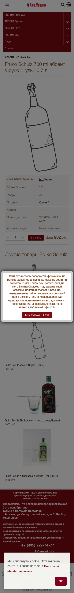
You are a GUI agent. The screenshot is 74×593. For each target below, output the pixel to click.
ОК (61, 581)
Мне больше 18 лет (37, 315)
